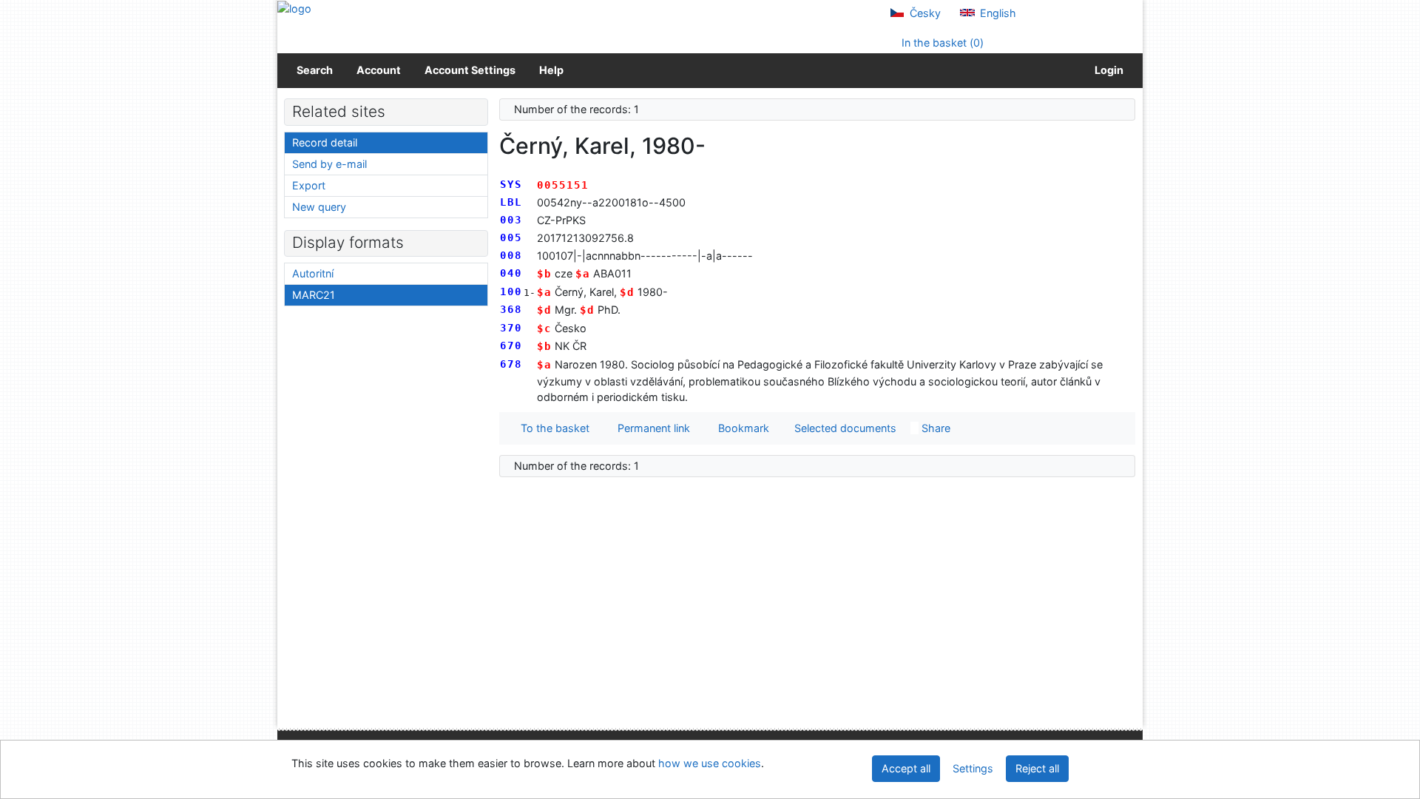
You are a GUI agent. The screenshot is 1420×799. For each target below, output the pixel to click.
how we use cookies (709, 763)
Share (934, 428)
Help (551, 70)
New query (319, 206)
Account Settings (470, 70)
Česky (924, 13)
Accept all (906, 768)
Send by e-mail (329, 164)
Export (308, 185)
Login (1106, 70)
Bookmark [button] (740, 428)
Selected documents (843, 428)
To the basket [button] (552, 428)
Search (315, 70)
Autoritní (313, 273)
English (996, 13)
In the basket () (941, 42)
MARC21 (313, 295)
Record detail (324, 142)
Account (378, 70)
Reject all (1037, 768)
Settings (973, 768)
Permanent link (651, 428)
